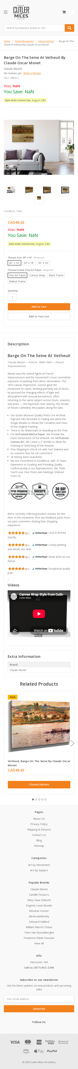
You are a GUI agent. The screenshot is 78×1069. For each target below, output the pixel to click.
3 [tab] (39, 799)
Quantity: (13, 290)
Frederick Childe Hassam (39, 938)
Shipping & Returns (39, 829)
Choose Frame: (30, 270)
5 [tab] (45, 799)
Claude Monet (39, 889)
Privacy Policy (39, 824)
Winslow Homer (39, 911)
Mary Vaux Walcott (39, 900)
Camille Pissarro (39, 894)
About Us (39, 818)
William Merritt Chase (39, 927)
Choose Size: (26, 257)
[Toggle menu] (6, 12)
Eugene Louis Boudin (39, 905)
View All (39, 943)
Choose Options (39, 784)
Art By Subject (39, 870)
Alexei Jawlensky (39, 916)
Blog (39, 840)
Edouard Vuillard (39, 921)
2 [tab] (36, 799)
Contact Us (39, 835)
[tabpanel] (39, 742)
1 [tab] (33, 799)
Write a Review (32, 73)
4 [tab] (42, 799)
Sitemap (39, 845)
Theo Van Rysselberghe (39, 932)
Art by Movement (39, 865)
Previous (4, 743)
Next (72, 743)
